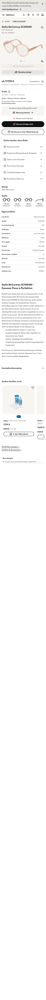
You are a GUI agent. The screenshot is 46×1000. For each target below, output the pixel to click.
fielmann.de (19, 458)
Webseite (22, 479)
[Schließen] (39, 426)
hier (12, 486)
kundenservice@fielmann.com (20, 483)
